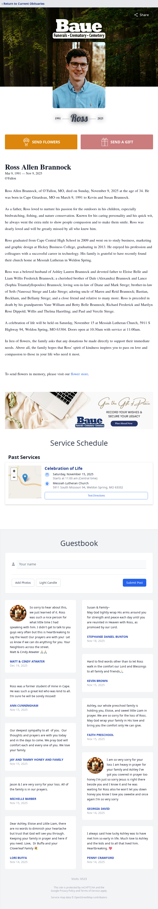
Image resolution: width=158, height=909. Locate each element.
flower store (79, 373)
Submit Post (134, 583)
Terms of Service (90, 890)
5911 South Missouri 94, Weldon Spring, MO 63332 (88, 487)
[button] (25, 478)
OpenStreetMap (83, 897)
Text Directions (96, 495)
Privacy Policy (67, 890)
